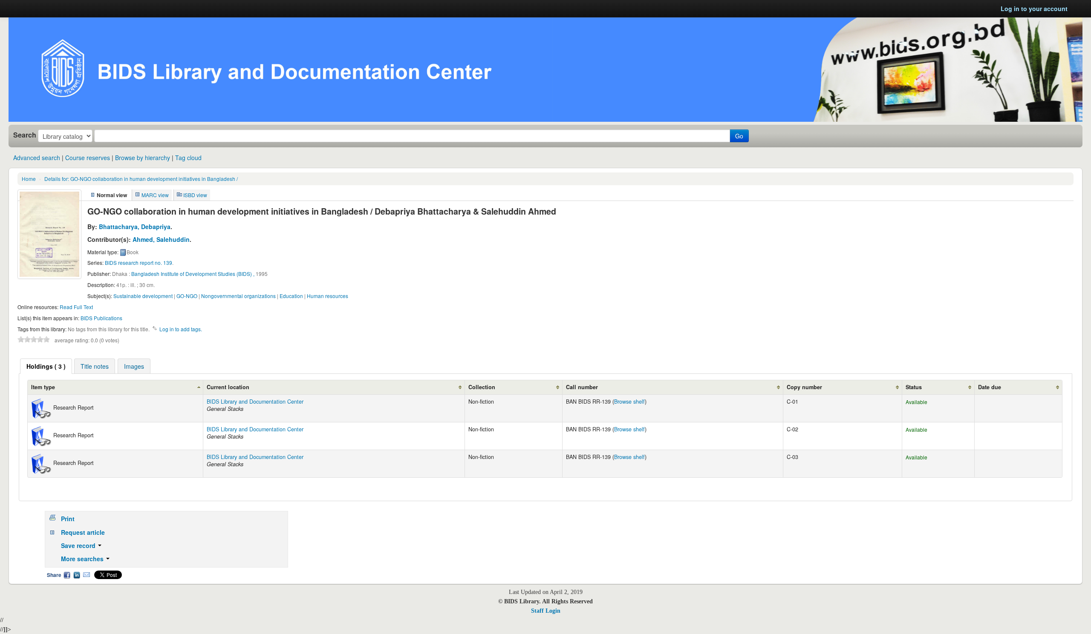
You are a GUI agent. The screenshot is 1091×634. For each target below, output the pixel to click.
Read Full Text (76, 306)
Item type (43, 387)
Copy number (804, 387)
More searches (83, 558)
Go (739, 136)
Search (24, 135)
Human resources (327, 295)
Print (68, 518)
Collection (481, 387)
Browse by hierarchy (142, 157)
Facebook (67, 575)
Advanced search (36, 157)
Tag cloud (188, 157)
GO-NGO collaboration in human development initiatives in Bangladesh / (141, 178)
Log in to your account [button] (1034, 8)
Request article (83, 532)
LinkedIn (76, 575)
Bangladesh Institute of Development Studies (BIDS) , (192, 273)
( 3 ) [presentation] (46, 366)
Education (291, 295)
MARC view (155, 194)
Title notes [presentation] (95, 366)
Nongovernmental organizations (238, 295)
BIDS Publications (101, 317)
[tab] (46, 366)
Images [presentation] (134, 366)
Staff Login (545, 611)
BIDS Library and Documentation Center (255, 401)
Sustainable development (143, 295)
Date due (989, 387)
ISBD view (195, 194)
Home (29, 178)
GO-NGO (186, 295)
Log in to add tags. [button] (180, 329)
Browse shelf (629, 401)
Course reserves (87, 157)
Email (86, 575)
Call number (582, 387)
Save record (79, 545)
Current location (228, 387)
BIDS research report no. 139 (138, 262)
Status (914, 387)
